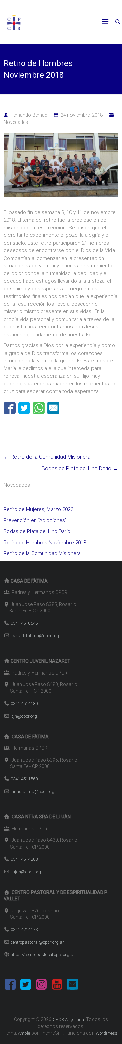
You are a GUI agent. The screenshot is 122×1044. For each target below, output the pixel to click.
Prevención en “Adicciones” (35, 520)
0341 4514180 (24, 703)
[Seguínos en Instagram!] (41, 985)
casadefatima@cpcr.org (35, 635)
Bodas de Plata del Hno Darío (80, 468)
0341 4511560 (24, 778)
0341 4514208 (24, 859)
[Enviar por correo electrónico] (53, 408)
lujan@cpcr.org (26, 871)
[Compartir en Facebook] (10, 408)
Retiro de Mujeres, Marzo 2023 (38, 509)
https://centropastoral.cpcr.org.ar (43, 954)
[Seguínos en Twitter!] (25, 985)
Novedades (16, 122)
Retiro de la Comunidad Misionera (47, 457)
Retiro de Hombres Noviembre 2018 (45, 542)
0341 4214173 (24, 929)
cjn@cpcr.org (24, 716)
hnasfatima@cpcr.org (33, 791)
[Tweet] (24, 408)
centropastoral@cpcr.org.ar (37, 942)
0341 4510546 (24, 623)
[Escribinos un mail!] (72, 985)
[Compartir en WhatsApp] (39, 408)
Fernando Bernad (29, 115)
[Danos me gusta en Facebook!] (10, 985)
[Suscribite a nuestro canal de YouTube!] (57, 985)
